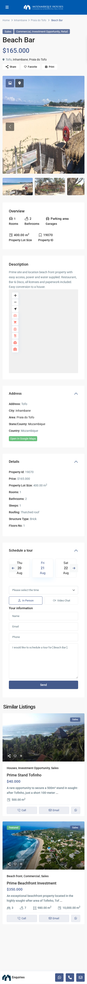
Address (15, 394)
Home (6, 20)
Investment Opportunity (46, 31)
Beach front (14, 876)
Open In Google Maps (23, 438)
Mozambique (36, 424)
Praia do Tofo (38, 20)
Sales (8, 31)
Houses (12, 768)
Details (14, 462)
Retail (64, 31)
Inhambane (20, 20)
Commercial (23, 31)
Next (74, 568)
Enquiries (18, 977)
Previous (13, 568)
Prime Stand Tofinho (24, 775)
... (57, 792)
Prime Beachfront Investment (31, 883)
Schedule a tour (21, 550)
